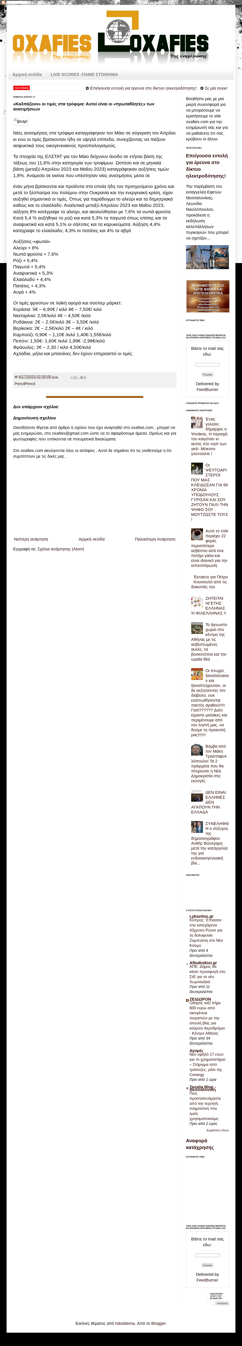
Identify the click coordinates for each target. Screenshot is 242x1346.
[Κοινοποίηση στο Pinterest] (84, 377)
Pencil (19, 384)
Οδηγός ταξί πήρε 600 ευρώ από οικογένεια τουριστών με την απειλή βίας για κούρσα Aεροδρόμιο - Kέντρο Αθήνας (207, 1018)
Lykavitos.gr (201, 916)
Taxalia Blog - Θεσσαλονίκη (202, 1088)
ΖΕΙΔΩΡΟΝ (200, 999)
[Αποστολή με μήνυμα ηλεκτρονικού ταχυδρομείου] (72, 377)
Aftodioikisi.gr (203, 962)
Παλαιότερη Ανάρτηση (155, 539)
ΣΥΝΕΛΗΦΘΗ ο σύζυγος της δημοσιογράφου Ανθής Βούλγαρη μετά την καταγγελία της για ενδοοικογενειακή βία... (210, 843)
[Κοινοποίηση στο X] (78, 377)
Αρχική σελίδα (27, 74)
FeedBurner (207, 389)
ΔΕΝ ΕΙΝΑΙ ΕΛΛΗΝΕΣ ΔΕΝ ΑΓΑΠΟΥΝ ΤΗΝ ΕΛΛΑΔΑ (208, 802)
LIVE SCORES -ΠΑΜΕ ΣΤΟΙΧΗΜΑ (84, 74)
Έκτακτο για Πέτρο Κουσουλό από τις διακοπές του (209, 582)
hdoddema (125, 1323)
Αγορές (196, 1050)
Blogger (158, 1323)
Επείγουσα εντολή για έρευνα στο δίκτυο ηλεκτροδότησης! (116, 88)
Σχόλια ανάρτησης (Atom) (61, 549)
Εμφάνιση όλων (218, 1130)
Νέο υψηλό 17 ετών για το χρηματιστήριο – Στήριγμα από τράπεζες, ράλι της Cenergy (207, 1064)
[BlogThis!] (75, 377)
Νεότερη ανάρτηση (31, 539)
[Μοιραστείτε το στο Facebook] (81, 377)
